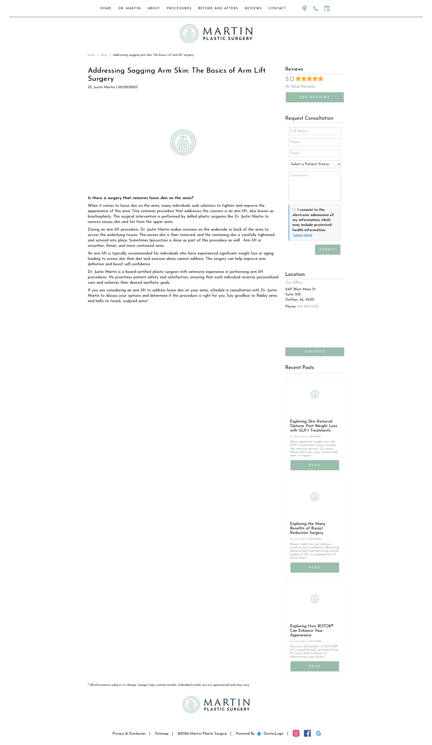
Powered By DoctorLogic (260, 734)
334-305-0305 (308, 306)
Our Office (315, 351)
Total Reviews (300, 87)
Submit (328, 249)
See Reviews (315, 97)
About (154, 8)
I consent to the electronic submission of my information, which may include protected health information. (313, 220)
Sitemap (162, 734)
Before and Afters (218, 8)
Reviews (253, 8)
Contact (277, 8)
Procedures (179, 8)
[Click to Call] (316, 8)
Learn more (302, 235)
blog (104, 55)
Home (106, 8)
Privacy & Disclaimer (129, 734)
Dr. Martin (129, 8)
